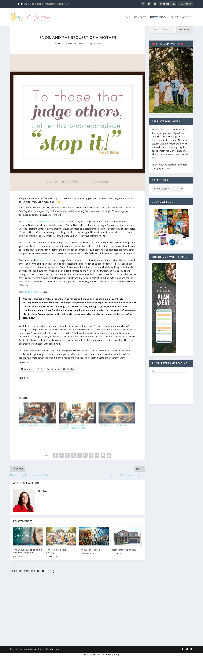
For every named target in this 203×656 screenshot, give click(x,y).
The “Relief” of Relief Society (58, 551)
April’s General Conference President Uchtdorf (43, 221)
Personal (72, 43)
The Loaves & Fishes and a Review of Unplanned (27, 551)
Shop (174, 17)
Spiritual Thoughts (86, 43)
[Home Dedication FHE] (127, 536)
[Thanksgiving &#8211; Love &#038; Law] (117, 412)
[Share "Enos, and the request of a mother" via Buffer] (91, 455)
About (186, 17)
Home (126, 17)
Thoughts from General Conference (37, 424)
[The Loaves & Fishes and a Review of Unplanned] (28, 536)
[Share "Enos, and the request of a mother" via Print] (109, 455)
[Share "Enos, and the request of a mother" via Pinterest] (79, 455)
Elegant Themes (29, 649)
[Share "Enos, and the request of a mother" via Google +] (67, 455)
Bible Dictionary (32, 291)
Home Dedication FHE (124, 549)
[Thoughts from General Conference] (37, 412)
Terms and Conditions (94, 654)
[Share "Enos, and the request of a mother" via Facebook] (56, 455)
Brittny (42, 491)
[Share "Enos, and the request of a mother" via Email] (103, 455)
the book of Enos (43, 260)
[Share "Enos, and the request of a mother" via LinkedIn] (85, 455)
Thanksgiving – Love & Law (113, 424)
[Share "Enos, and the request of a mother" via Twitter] (61, 455)
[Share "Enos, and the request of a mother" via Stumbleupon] (97, 455)
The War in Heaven (89, 549)
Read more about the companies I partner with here (170, 154)
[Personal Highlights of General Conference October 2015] (77, 412)
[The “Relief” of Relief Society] (61, 536)
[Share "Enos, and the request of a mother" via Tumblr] (73, 455)
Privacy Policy (112, 654)
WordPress (54, 649)
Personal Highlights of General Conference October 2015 (74, 426)
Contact (140, 17)
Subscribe (184, 29)
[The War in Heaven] (94, 536)
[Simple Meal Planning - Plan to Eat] (164, 351)
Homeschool (158, 17)
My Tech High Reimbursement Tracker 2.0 (48, 3)
